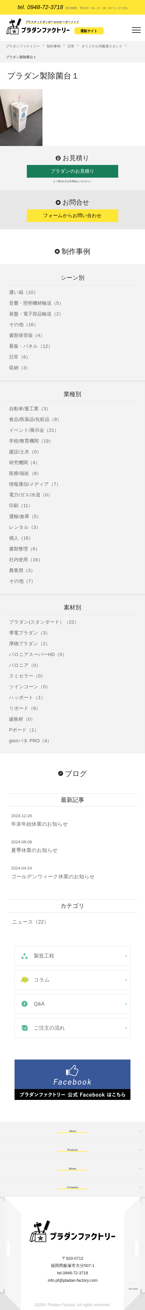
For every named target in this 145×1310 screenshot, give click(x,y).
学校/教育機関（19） (31, 440)
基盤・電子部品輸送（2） (36, 313)
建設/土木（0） (25, 451)
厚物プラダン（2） (29, 643)
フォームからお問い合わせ (72, 215)
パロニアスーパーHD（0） (38, 654)
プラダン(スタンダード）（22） (44, 622)
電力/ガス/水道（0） (30, 494)
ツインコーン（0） (29, 686)
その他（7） (22, 581)
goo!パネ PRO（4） (30, 740)
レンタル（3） (25, 527)
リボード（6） (25, 708)
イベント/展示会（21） (34, 430)
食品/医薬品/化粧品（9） (35, 419)
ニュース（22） (30, 922)
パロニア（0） (25, 665)
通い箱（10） (23, 292)
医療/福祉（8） (25, 473)
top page (133, 1288)
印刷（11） (21, 505)
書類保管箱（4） (27, 335)
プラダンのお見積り (72, 171)
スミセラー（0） (27, 675)
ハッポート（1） (27, 697)
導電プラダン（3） (29, 632)
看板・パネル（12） (31, 346)
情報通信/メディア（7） (35, 484)
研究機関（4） (24, 462)
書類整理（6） (24, 548)
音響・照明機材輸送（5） (36, 303)
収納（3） (20, 367)
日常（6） (20, 356)
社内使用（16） (26, 559)
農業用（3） (22, 570)
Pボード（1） (24, 729)
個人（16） (21, 538)
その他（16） (23, 324)
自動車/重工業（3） (30, 408)
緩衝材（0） (22, 719)
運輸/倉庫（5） (25, 516)
